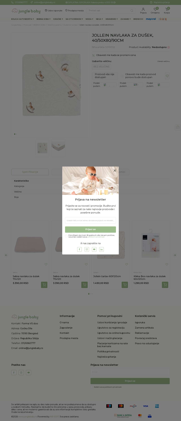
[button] (115, 170)
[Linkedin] (101, 249)
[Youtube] (94, 249)
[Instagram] (87, 249)
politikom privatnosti (96, 237)
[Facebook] (79, 249)
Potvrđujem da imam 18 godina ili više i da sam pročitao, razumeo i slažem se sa (91, 236)
